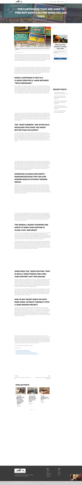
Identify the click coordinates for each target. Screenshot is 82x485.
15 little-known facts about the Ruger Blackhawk (23, 351)
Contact (58, 1)
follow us (31, 345)
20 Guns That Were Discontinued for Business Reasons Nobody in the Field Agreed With (60, 97)
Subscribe (60, 58)
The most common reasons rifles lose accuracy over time (22, 377)
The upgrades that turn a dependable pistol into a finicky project (43, 377)
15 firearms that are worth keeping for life (22, 350)
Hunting (59, 472)
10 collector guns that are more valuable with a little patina (32, 399)
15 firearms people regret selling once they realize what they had (26, 352)
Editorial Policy (49, 473)
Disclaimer (48, 476)
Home (51, 1)
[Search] (66, 27)
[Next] (48, 398)
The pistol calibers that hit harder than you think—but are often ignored (27, 353)
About (55, 1)
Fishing (59, 473)
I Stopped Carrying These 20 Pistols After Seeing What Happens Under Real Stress (20, 400)
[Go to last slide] (17, 398)
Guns (41, 6)
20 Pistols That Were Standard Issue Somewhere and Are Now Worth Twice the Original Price (60, 107)
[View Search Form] (66, 1)
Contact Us (48, 470)
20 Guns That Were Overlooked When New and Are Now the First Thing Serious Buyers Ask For (60, 102)
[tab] (31, 409)
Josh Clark (38, 19)
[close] (41, 481)
